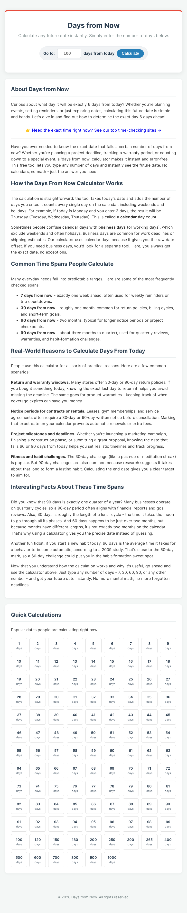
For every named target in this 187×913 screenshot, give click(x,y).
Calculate (130, 53)
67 (75, 770)
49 (75, 735)
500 (19, 859)
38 (38, 717)
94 (75, 824)
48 (56, 735)
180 (75, 842)
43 (131, 717)
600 (37, 859)
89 (149, 806)
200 (93, 842)
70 (131, 770)
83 (38, 806)
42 (112, 717)
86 (93, 806)
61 (131, 752)
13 (75, 663)
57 (56, 752)
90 (168, 806)
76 (75, 788)
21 (56, 681)
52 (131, 735)
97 (131, 824)
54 (168, 735)
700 (56, 859)
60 (112, 752)
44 (149, 717)
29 (38, 699)
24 (112, 681)
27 (168, 681)
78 (112, 788)
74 (38, 788)
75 (56, 788)
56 (38, 752)
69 (112, 770)
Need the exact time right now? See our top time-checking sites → (96, 130)
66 (56, 770)
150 (56, 842)
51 (112, 735)
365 (149, 842)
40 (75, 717)
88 (131, 806)
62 (149, 752)
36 (168, 699)
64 (19, 770)
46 (19, 735)
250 (112, 842)
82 (19, 806)
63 (168, 752)
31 (75, 699)
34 (131, 699)
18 (168, 663)
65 (38, 770)
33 (112, 699)
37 (19, 717)
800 (74, 859)
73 (19, 788)
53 (149, 735)
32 (93, 699)
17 (149, 663)
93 (56, 824)
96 (112, 824)
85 (75, 806)
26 (149, 681)
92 (38, 824)
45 (168, 717)
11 (38, 663)
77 (93, 788)
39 (56, 717)
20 (38, 681)
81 (168, 788)
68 (93, 770)
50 (93, 735)
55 (19, 752)
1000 (112, 859)
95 (93, 824)
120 (38, 842)
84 (56, 806)
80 (149, 788)
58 (75, 752)
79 (131, 788)
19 (19, 681)
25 (131, 681)
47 (38, 735)
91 (19, 824)
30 (56, 699)
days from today (99, 53)
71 (149, 770)
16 (131, 663)
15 (112, 663)
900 (93, 859)
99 (168, 824)
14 (93, 663)
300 (130, 842)
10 (19, 663)
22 (75, 681)
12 (56, 663)
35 (149, 699)
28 (19, 699)
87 (112, 806)
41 (93, 717)
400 (168, 842)
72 (168, 770)
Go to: (49, 53)
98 (149, 824)
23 (93, 681)
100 (19, 842)
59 (93, 752)
